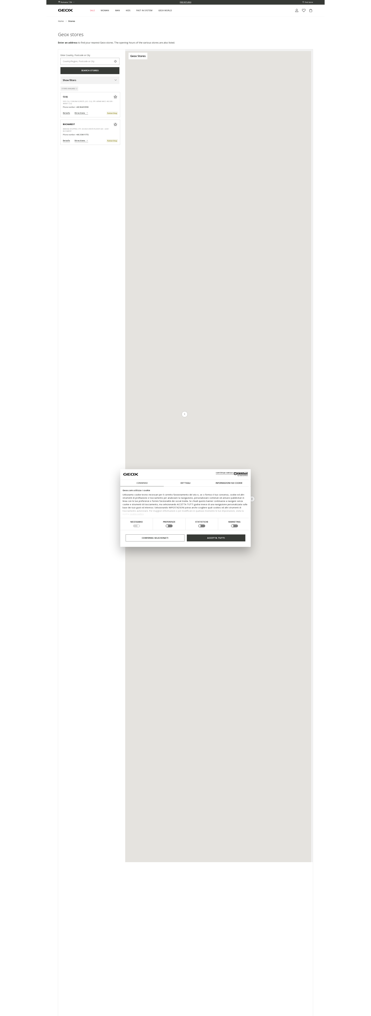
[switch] (169, 525)
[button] (89, 80)
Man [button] (117, 10)
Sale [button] (92, 10)
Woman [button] (105, 10)
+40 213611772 (82, 134)
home (61, 21)
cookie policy (137, 514)
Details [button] (66, 113)
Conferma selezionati (155, 537)
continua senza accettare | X (232, 472)
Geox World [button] (165, 10)
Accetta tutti (216, 537)
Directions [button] (80, 113)
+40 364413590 (82, 107)
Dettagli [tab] (185, 482)
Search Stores (90, 70)
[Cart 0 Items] (309, 13)
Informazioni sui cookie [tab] (229, 482)
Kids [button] (128, 10)
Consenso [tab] (142, 482)
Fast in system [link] (144, 10)
